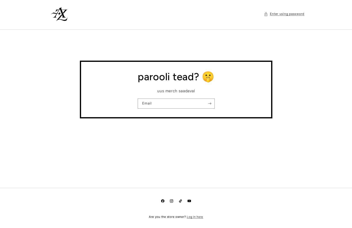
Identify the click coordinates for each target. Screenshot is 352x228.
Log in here (195, 216)
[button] (284, 14)
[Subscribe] (209, 104)
